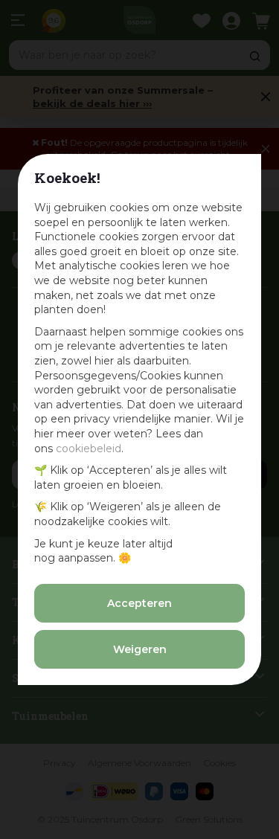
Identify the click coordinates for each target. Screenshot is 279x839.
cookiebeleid (88, 448)
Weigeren (140, 649)
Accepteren (139, 603)
